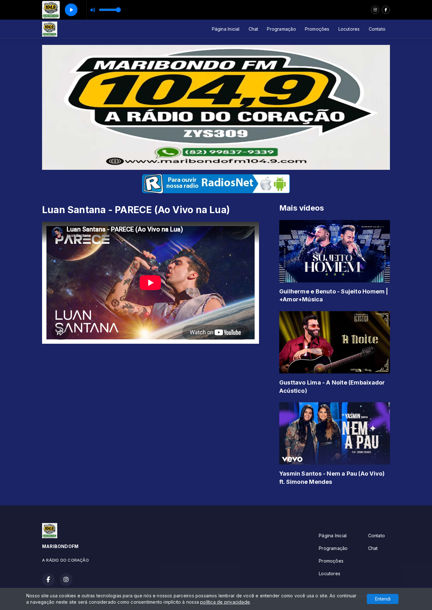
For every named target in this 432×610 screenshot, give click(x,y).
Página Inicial (226, 29)
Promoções (317, 29)
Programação (281, 29)
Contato (377, 29)
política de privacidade (225, 602)
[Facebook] (386, 10)
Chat (253, 29)
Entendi (383, 598)
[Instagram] (375, 10)
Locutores (349, 29)
